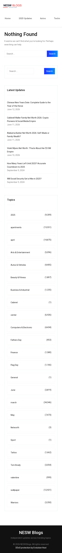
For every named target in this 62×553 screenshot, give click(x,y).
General (31, 377)
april (31, 240)
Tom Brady (31, 465)
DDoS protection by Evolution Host (31, 548)
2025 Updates (25, 18)
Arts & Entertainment (31, 252)
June (31, 390)
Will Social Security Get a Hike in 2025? (24, 179)
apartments (31, 227)
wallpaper (31, 490)
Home (8, 18)
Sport (31, 440)
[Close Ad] (31, 551)
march (31, 402)
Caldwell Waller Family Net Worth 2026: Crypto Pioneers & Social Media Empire (28, 119)
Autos (43, 18)
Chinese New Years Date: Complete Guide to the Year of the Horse (29, 104)
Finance (31, 352)
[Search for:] (31, 54)
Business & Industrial (31, 290)
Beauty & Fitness (31, 277)
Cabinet (31, 302)
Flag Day (31, 365)
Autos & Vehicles (31, 265)
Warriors (31, 502)
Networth (31, 427)
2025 (31, 215)
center (31, 315)
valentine (31, 477)
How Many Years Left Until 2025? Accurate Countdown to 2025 (26, 165)
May (31, 415)
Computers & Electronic (31, 327)
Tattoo (31, 452)
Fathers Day (31, 340)
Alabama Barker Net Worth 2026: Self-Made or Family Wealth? (28, 135)
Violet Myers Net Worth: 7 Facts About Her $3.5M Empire (29, 150)
